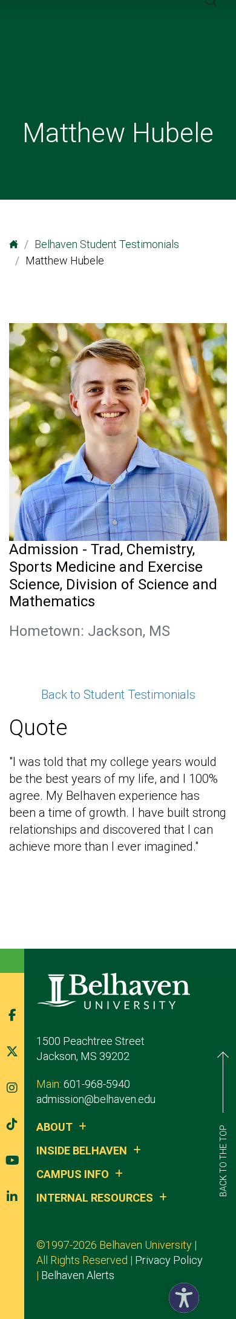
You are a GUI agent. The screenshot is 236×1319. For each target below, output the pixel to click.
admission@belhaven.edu (96, 1099)
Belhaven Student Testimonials (106, 244)
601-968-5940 (97, 1084)
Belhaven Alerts (77, 1275)
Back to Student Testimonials (118, 694)
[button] (181, 1295)
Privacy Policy (169, 1260)
